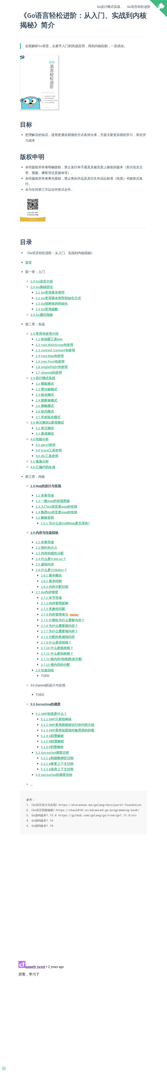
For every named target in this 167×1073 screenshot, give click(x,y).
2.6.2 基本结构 (51, 581)
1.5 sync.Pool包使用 (50, 361)
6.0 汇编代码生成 (42, 467)
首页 (28, 262)
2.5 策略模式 (45, 406)
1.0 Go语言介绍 (41, 281)
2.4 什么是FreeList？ (51, 559)
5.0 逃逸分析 (39, 461)
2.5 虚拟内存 (45, 564)
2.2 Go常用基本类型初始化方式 (58, 298)
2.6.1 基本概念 (51, 575)
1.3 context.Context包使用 (55, 350)
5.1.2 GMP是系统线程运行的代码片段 (67, 725)
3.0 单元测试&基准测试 (47, 422)
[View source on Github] (158, 9)
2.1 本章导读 (45, 542)
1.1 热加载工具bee (49, 339)
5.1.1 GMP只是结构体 (56, 719)
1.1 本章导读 (45, 495)
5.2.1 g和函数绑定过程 (57, 758)
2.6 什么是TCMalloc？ (51, 570)
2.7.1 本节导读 (51, 598)
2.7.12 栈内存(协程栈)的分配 (61, 659)
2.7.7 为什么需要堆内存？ (59, 631)
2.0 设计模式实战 (42, 378)
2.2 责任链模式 (46, 389)
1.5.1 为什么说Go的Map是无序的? (65, 523)
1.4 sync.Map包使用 (50, 356)
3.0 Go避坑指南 (41, 315)
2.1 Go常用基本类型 (50, 292)
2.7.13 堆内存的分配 (55, 665)
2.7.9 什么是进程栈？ (56, 642)
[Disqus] (83, 901)
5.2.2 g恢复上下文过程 (57, 764)
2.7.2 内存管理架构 (54, 603)
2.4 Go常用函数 (47, 309)
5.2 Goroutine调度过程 (52, 753)
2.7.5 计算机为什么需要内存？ (63, 620)
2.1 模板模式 (45, 384)
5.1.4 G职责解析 (52, 736)
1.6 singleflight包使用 (52, 367)
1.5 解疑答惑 (45, 518)
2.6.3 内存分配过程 (54, 587)
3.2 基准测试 (45, 434)
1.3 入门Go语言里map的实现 (56, 506)
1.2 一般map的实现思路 (53, 501)
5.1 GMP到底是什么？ (51, 714)
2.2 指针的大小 (46, 548)
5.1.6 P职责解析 (52, 747)
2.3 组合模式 (45, 395)
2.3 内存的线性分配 (50, 553)
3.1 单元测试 (45, 428)
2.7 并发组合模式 (48, 417)
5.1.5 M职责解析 (52, 741)
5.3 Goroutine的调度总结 (54, 775)
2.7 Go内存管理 (47, 592)
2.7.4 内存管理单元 (59, 614)
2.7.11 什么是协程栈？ (57, 653)
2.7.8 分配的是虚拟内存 (58, 637)
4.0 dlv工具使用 (47, 456)
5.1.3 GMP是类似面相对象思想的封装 (67, 730)
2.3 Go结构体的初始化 (52, 303)
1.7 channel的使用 (49, 372)
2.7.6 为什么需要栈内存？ (59, 626)
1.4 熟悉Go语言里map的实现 (56, 512)
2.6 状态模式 (45, 411)
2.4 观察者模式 (46, 400)
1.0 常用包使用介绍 (44, 334)
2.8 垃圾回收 (45, 670)
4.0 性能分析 (39, 439)
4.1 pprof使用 (45, 445)
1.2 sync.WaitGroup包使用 (54, 345)
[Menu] (6, 1066)
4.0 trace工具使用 (49, 450)
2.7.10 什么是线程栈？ (57, 648)
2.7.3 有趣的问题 (53, 609)
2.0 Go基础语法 (41, 287)
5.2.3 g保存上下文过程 (57, 769)
